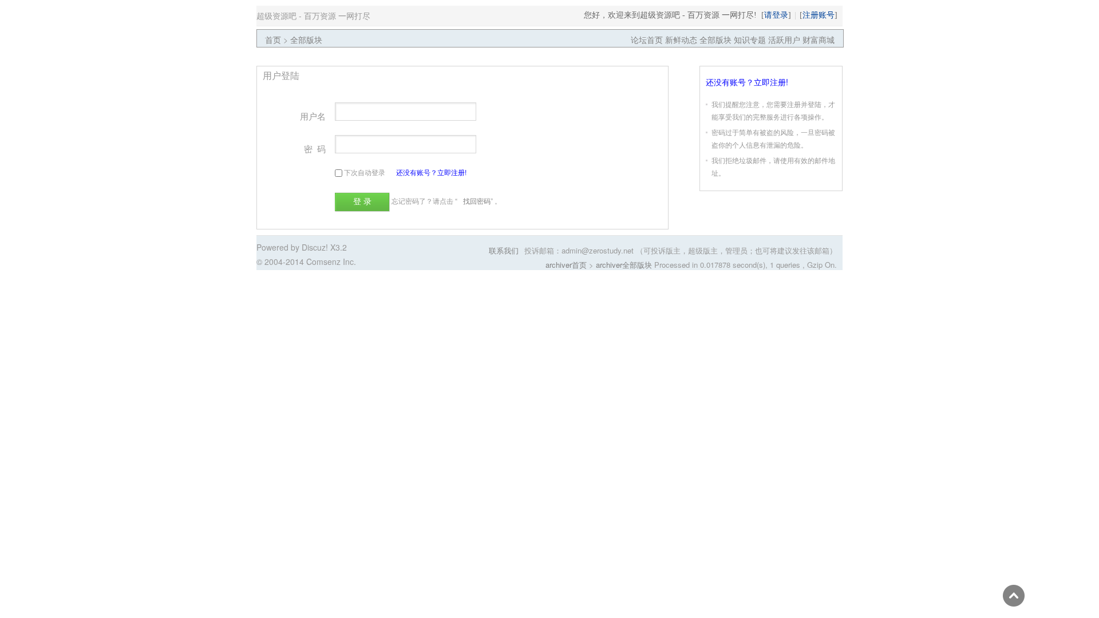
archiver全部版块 (624, 264)
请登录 (776, 14)
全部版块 (306, 39)
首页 (273, 39)
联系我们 (504, 250)
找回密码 (477, 200)
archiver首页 (566, 264)
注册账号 (818, 14)
